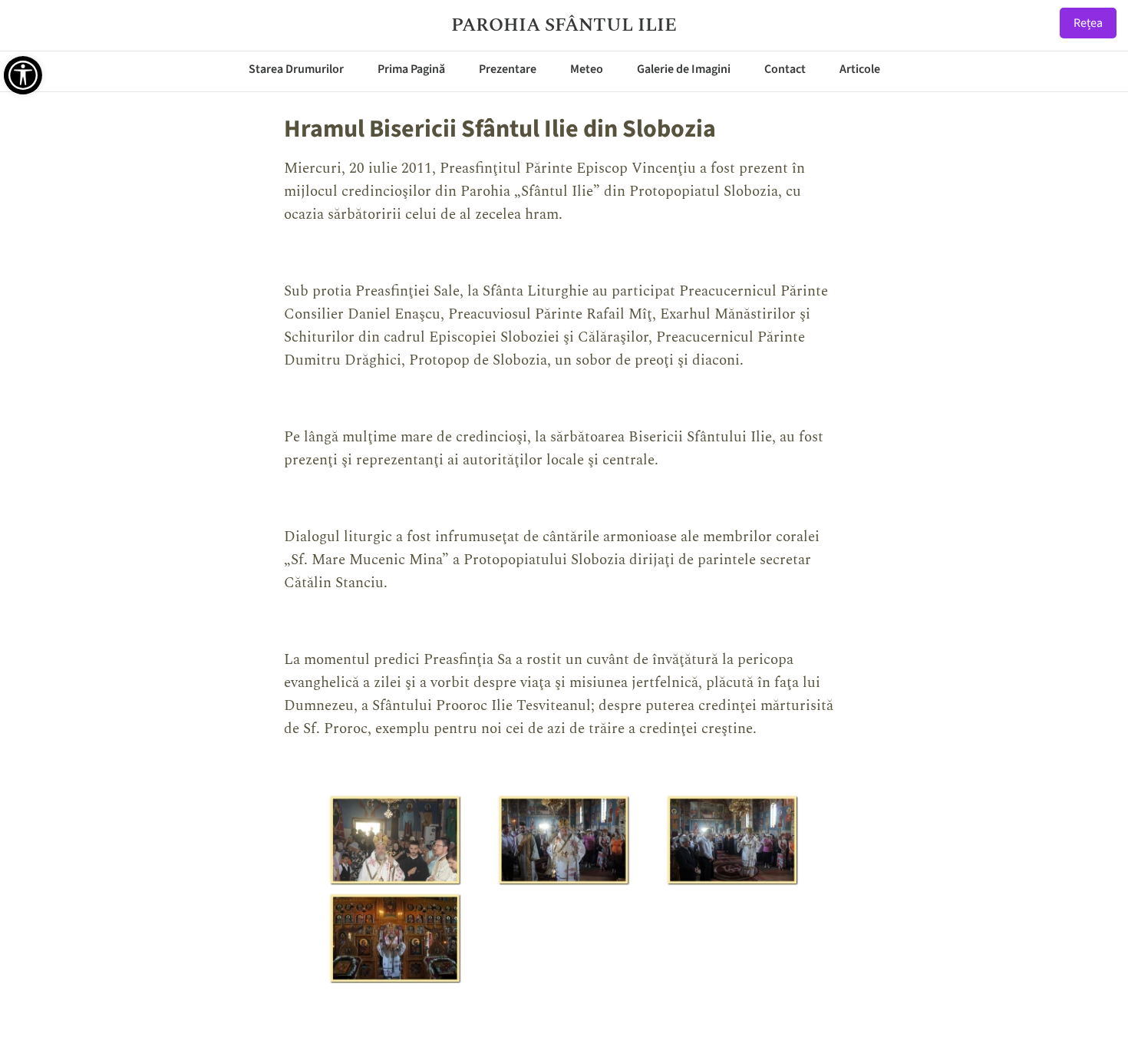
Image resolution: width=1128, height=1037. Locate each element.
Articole (859, 69)
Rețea (1088, 23)
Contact (785, 69)
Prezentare (507, 69)
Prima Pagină (411, 69)
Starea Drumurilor (296, 69)
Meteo (586, 69)
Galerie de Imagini (684, 69)
